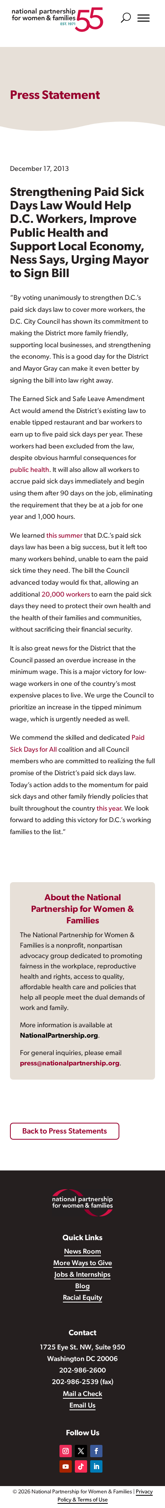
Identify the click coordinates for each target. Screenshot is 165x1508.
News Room (82, 1252)
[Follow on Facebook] (96, 1451)
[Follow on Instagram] (65, 1451)
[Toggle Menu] (143, 18)
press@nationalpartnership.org (69, 1063)
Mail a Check (82, 1394)
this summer (64, 536)
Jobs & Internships (82, 1275)
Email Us (82, 1406)
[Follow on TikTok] (81, 1466)
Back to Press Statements (64, 1131)
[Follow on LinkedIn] (96, 1466)
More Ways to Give (82, 1263)
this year (109, 809)
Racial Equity (82, 1298)
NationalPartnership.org (59, 1036)
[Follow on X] (81, 1451)
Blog (82, 1286)
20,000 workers (65, 595)
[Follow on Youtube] (65, 1466)
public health (29, 470)
